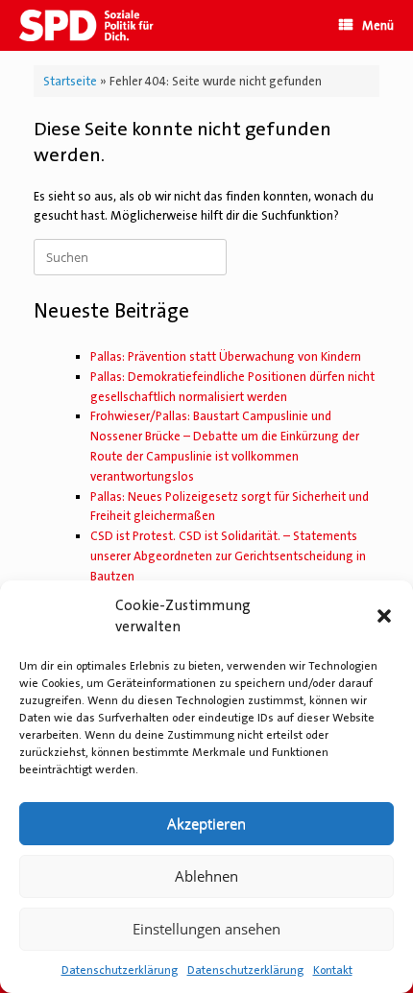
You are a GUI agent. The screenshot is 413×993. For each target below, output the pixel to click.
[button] (384, 616)
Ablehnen (206, 876)
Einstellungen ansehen (206, 928)
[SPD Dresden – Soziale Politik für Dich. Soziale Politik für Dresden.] (94, 25)
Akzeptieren (206, 823)
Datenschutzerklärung (119, 970)
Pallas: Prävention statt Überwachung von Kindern (225, 356)
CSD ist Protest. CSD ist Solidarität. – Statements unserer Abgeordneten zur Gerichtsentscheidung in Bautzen (228, 556)
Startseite (70, 81)
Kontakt (332, 970)
